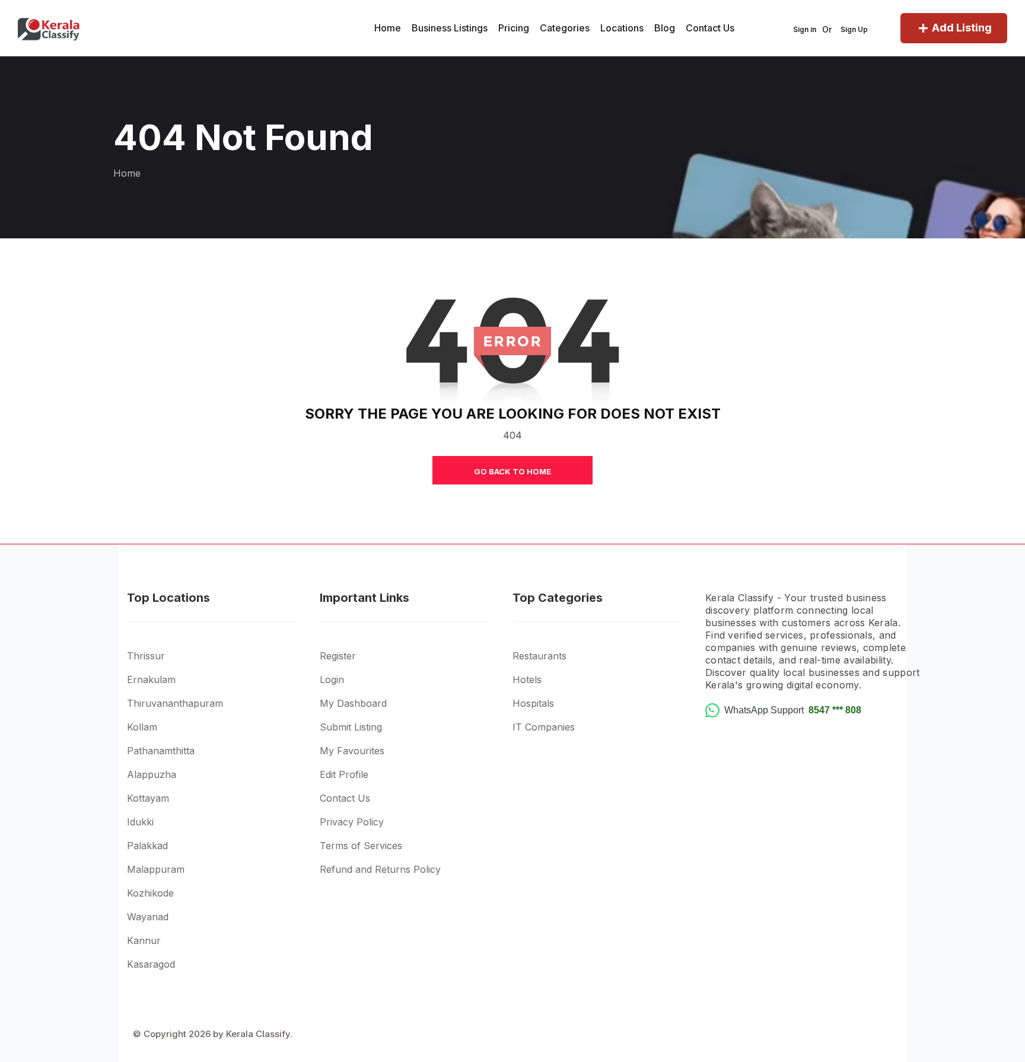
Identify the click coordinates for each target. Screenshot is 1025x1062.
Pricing (513, 28)
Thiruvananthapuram (175, 703)
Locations (622, 28)
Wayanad (147, 917)
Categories (565, 28)
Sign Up (854, 29)
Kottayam (148, 798)
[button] (223, 639)
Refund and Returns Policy (380, 869)
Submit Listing (351, 727)
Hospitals (533, 703)
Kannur (144, 940)
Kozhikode (150, 893)
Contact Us (710, 28)
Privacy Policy (352, 822)
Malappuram (155, 869)
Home (387, 28)
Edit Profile (344, 774)
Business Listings (450, 28)
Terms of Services (361, 845)
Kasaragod (151, 964)
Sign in (804, 29)
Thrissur (146, 656)
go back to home (512, 471)
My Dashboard (353, 703)
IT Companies (543, 727)
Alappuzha (151, 774)
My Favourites (352, 751)
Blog (664, 28)
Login (332, 679)
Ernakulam (151, 679)
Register (338, 656)
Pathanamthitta (161, 751)
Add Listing (962, 27)
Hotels (527, 679)
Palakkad (147, 845)
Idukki (140, 822)
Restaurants (539, 656)
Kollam (142, 727)
